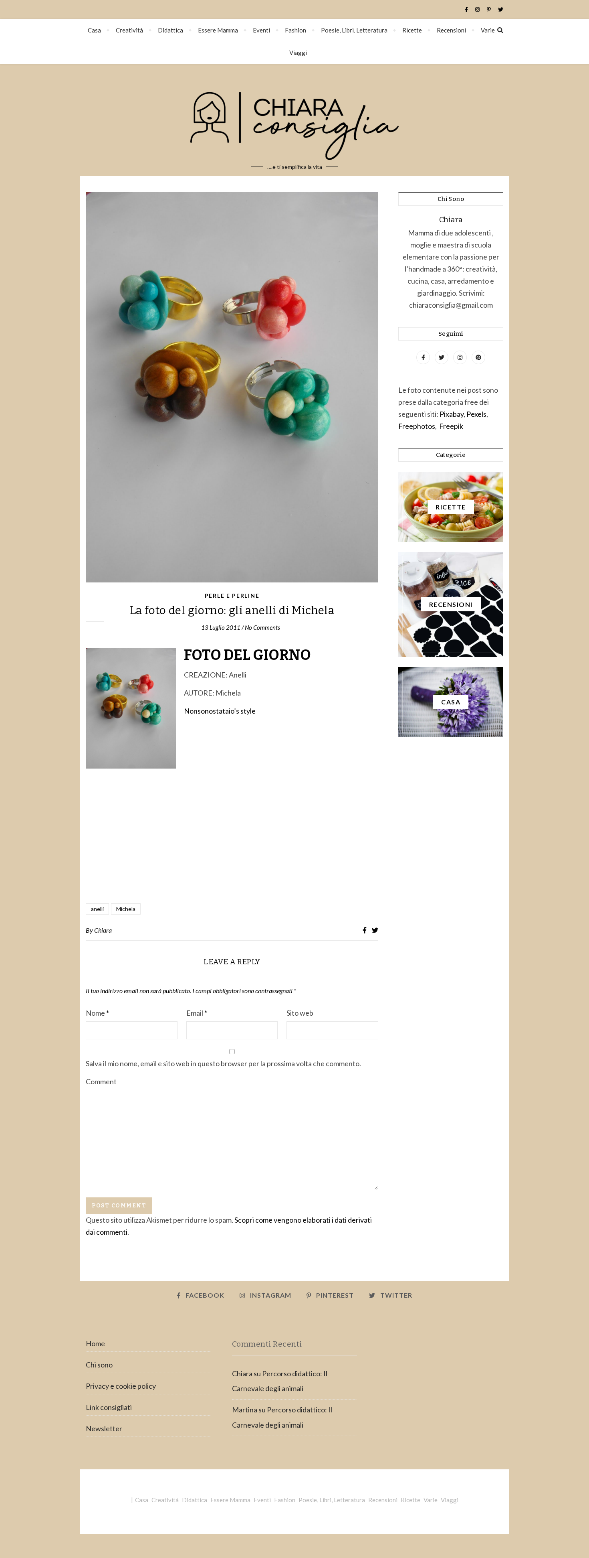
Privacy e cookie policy (121, 1386)
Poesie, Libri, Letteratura (354, 30)
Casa (94, 30)
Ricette (412, 30)
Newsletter (104, 1428)
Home (95, 1343)
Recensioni (451, 30)
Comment (101, 1081)
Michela (125, 908)
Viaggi (298, 52)
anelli (97, 908)
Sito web (299, 1012)
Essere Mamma (218, 30)
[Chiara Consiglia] (294, 120)
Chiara (103, 930)
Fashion (295, 30)
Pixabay (452, 414)
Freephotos (416, 426)
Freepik (451, 426)
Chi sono (99, 1364)
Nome (97, 1012)
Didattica (170, 30)
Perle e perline (232, 595)
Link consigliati (109, 1407)
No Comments (262, 627)
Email (196, 1012)
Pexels (476, 414)
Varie (488, 30)
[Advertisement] (232, 860)
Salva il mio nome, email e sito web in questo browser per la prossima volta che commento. (223, 1063)
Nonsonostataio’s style (220, 710)
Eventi (261, 30)
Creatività (129, 30)
